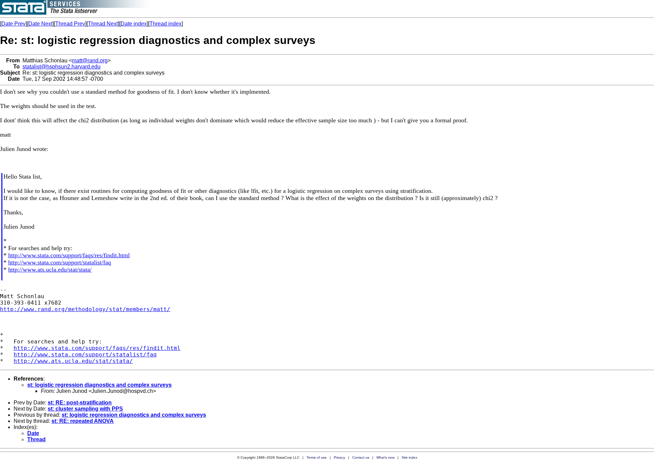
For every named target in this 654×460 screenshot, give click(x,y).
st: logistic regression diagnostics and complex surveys (99, 385)
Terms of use (317, 457)
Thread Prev (70, 24)
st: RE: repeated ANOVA (82, 421)
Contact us (360, 457)
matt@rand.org (90, 60)
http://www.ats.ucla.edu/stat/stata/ (50, 269)
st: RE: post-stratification (80, 402)
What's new (385, 457)
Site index (409, 457)
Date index (134, 24)
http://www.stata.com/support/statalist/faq (59, 262)
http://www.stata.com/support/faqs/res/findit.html (69, 255)
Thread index (166, 24)
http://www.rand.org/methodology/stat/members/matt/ (85, 309)
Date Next (40, 24)
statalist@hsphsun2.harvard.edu (61, 67)
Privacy (339, 457)
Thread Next (103, 24)
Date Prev (13, 24)
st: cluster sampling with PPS (85, 409)
